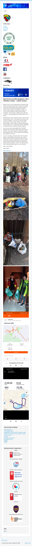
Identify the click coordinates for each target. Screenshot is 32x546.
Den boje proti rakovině (9, 438)
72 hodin (6, 436)
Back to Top (27, 543)
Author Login (4, 540)
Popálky (6, 440)
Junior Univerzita (8, 435)
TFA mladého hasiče (8, 431)
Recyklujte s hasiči (8, 439)
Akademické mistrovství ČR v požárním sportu (14, 433)
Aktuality (5, 30)
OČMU (5, 442)
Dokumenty (5, 29)
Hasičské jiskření (8, 429)
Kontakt (5, 26)
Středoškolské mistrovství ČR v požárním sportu (15, 432)
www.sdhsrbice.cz (7, 150)
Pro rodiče (5, 27)
